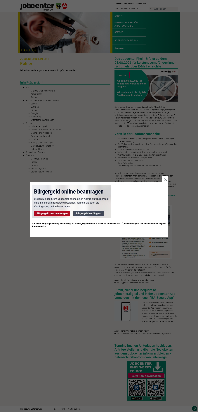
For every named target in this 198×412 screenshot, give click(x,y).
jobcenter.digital (131, 223)
